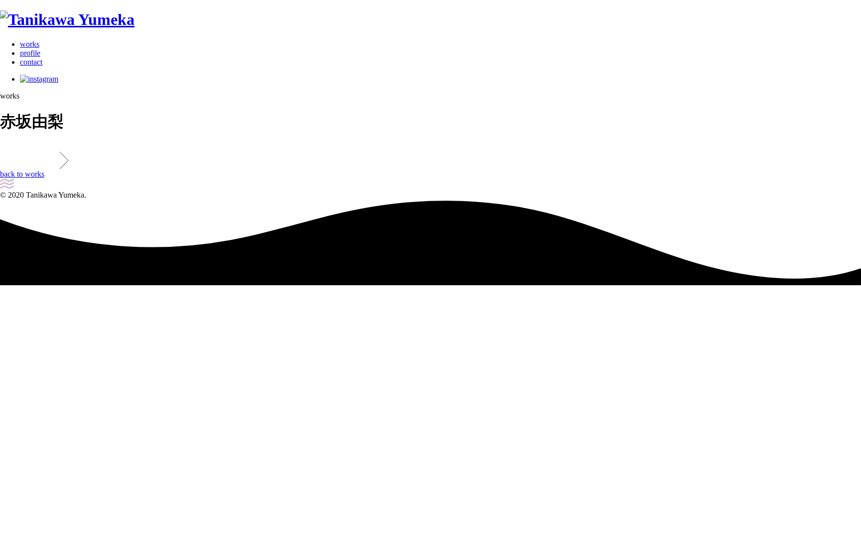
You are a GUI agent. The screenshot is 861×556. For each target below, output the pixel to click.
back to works (22, 174)
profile (30, 53)
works (29, 44)
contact (31, 62)
